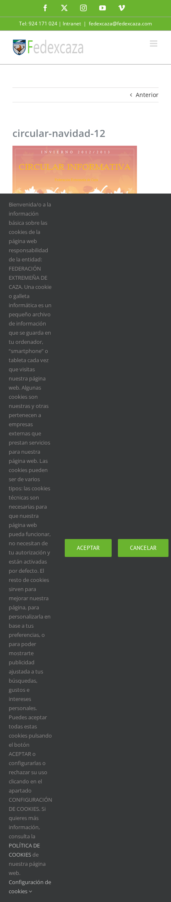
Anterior (147, 95)
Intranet (72, 23)
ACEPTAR (88, 548)
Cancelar (143, 548)
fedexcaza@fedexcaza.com (120, 23)
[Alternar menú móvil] (154, 43)
